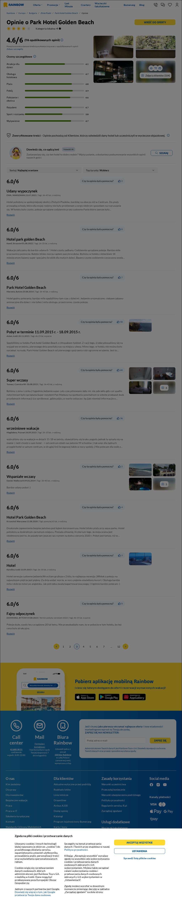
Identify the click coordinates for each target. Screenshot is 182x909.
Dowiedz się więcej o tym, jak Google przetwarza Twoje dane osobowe (35, 894)
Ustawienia (145, 851)
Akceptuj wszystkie (141, 843)
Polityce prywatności (76, 849)
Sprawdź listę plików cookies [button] (140, 858)
